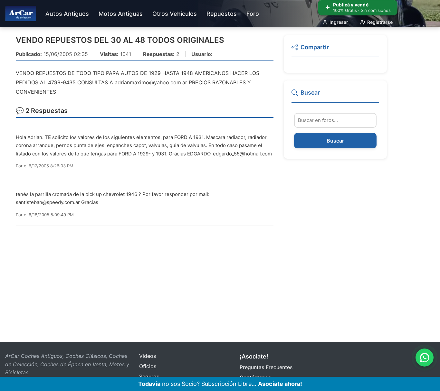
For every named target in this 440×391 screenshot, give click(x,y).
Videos (147, 356)
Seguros (149, 376)
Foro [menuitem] (252, 13)
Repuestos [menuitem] (221, 13)
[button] (335, 50)
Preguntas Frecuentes (266, 367)
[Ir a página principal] (20, 14)
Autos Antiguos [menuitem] (67, 13)
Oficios (147, 366)
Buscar (335, 141)
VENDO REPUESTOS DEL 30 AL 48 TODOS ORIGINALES (120, 40)
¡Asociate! (254, 356)
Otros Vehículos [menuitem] (174, 13)
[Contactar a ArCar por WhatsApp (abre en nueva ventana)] (425, 358)
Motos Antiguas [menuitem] (121, 13)
